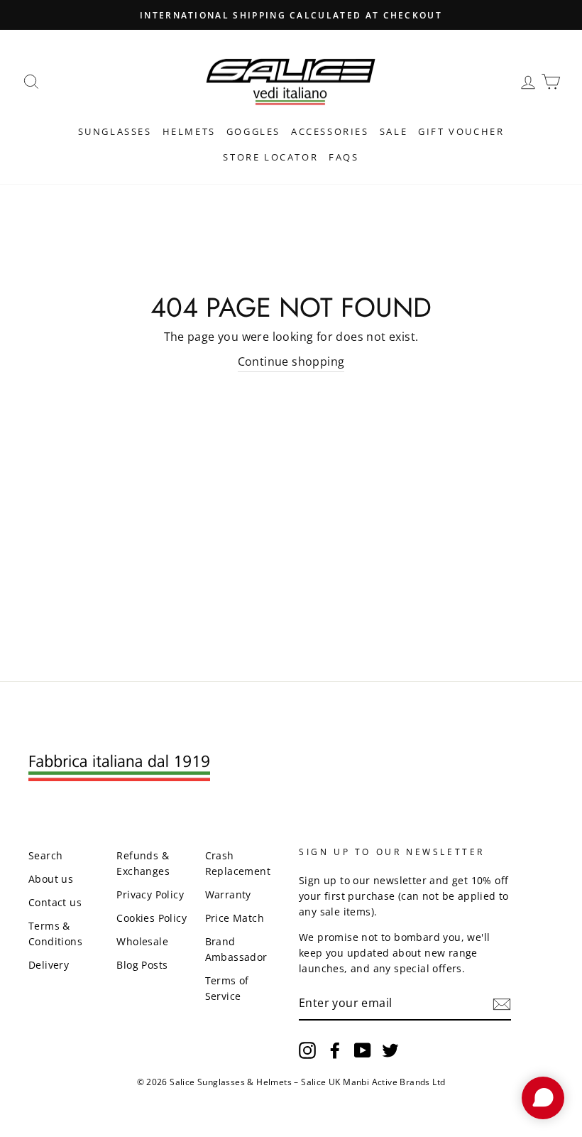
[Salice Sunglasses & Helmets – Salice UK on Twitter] (390, 1050)
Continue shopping (291, 361)
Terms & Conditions (55, 933)
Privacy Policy (150, 894)
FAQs (343, 157)
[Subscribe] (502, 1003)
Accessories (330, 131)
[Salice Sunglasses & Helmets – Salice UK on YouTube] (362, 1050)
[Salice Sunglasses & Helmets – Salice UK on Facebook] (335, 1050)
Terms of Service (227, 988)
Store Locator (270, 157)
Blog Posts (142, 965)
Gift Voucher (461, 131)
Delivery (48, 965)
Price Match (234, 918)
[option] (291, 15)
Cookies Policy (151, 918)
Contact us (55, 902)
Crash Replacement (237, 863)
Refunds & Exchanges (143, 863)
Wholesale (142, 941)
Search (45, 855)
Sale (393, 131)
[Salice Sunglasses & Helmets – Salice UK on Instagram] (307, 1050)
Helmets (189, 131)
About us (50, 879)
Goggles (253, 131)
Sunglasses (115, 131)
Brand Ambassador (236, 949)
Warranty (228, 894)
